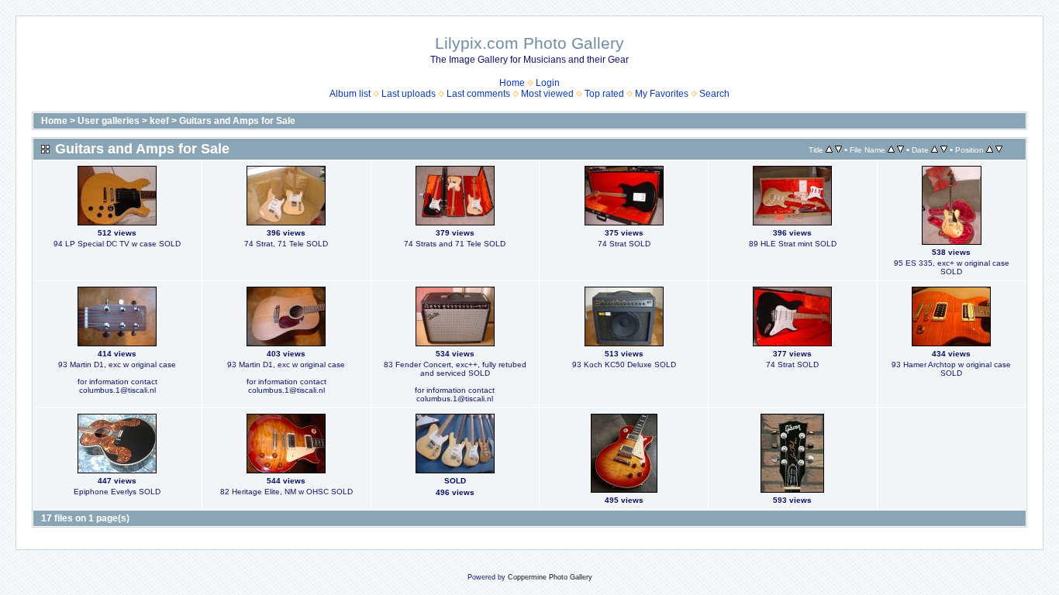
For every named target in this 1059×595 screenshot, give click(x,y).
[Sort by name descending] (900, 149)
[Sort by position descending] (998, 149)
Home (512, 82)
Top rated (604, 93)
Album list (350, 93)
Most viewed (547, 93)
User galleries (109, 120)
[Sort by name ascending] (891, 149)
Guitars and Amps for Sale (237, 120)
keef (159, 120)
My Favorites (661, 93)
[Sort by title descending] (838, 149)
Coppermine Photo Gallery (550, 577)
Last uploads (408, 93)
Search (714, 93)
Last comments (478, 93)
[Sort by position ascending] (989, 149)
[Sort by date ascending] (934, 149)
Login (548, 82)
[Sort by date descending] (943, 149)
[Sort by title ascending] (829, 149)
